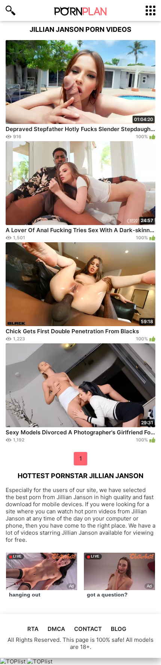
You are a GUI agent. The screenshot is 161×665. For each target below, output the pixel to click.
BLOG (118, 628)
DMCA (56, 628)
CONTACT (88, 628)
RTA (33, 628)
